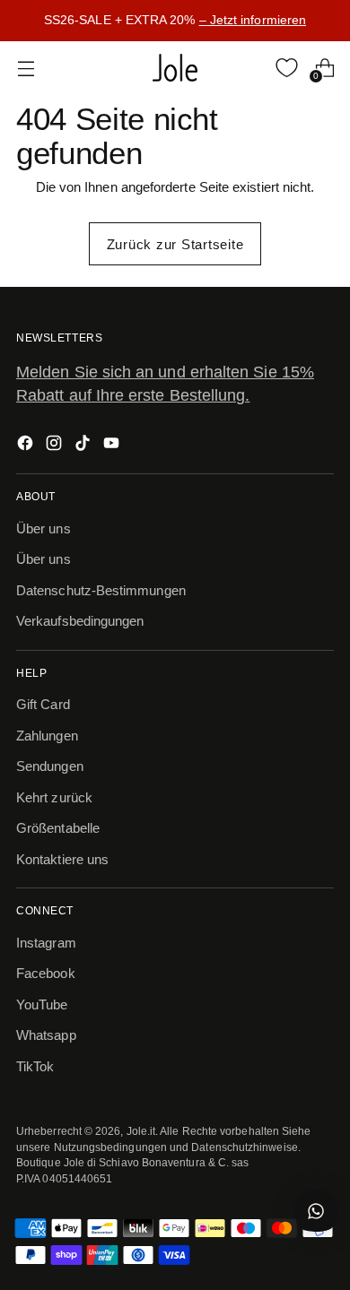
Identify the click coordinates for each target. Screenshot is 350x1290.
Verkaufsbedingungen (80, 620)
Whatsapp (46, 1035)
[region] (175, 20)
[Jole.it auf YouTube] (113, 446)
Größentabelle (58, 827)
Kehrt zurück (54, 797)
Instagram (46, 942)
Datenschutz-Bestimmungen (101, 590)
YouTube (42, 1004)
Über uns (43, 528)
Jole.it (141, 1131)
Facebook (45, 973)
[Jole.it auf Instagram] (55, 446)
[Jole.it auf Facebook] (27, 446)
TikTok (35, 1066)
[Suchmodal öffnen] (249, 67)
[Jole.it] (175, 68)
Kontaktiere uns (62, 859)
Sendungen (49, 766)
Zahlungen (47, 735)
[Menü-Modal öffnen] (25, 67)
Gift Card (43, 704)
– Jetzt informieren (252, 20)
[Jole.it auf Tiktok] (84, 446)
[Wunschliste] (286, 67)
